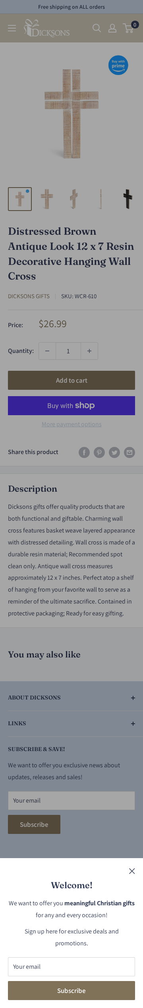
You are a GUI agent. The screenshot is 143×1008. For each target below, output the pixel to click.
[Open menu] (12, 28)
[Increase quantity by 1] (89, 351)
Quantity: (21, 351)
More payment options (72, 424)
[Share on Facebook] (84, 452)
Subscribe (71, 990)
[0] (128, 28)
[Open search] (97, 28)
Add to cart (71, 380)
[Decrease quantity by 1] (47, 351)
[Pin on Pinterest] (99, 452)
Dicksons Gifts (29, 296)
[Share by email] (129, 452)
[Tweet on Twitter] (114, 452)
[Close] (132, 870)
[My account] (112, 28)
